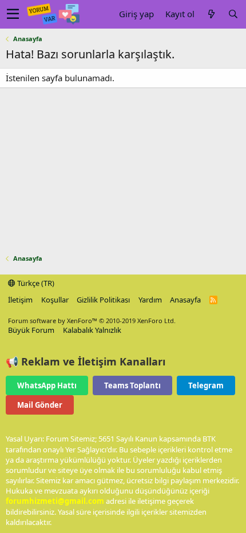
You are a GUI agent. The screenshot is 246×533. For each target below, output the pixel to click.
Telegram (206, 385)
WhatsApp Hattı (47, 385)
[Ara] (233, 14)
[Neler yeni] (211, 14)
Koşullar (55, 300)
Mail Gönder (39, 405)
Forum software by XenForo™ (92, 320)
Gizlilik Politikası (103, 300)
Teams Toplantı (132, 385)
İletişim (20, 300)
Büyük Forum (31, 330)
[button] (12, 14)
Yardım (150, 300)
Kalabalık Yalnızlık (92, 330)
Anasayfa (185, 300)
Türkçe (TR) (34, 283)
